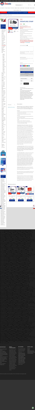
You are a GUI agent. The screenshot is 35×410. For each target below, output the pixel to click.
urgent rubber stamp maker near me (17, 308)
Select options (12, 200)
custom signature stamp (14, 245)
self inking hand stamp (3, 287)
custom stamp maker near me (25, 317)
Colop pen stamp (10, 324)
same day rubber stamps (25, 320)
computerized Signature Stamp (24, 92)
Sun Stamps (3, 134)
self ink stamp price (17, 242)
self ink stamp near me (15, 309)
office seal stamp (2, 245)
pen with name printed (9, 330)
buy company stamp (7, 282)
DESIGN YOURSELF (16, 10)
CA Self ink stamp (2, 333)
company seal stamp (30, 232)
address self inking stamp (25, 284)
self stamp (28, 237)
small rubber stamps (8, 250)
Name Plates (3, 90)
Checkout (29, 0)
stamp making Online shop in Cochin (4, 257)
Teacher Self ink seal (14, 334)
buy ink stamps (2, 282)
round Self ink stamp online (18, 254)
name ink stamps (16, 321)
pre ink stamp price (13, 250)
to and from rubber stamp (10, 299)
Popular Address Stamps (3, 108)
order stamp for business (26, 282)
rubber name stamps (24, 313)
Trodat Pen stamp (22, 324)
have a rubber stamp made (20, 300)
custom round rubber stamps (27, 270)
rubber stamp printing (28, 242)
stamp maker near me (2, 308)
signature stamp (22, 98)
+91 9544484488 (27, 42)
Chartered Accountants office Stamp (23, 338)
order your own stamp (26, 303)
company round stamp (11, 242)
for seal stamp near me (11, 317)
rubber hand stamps (8, 279)
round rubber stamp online (3, 254)
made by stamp (14, 275)
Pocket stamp (2, 204)
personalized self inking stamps (3, 242)
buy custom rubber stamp (17, 287)
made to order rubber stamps (18, 304)
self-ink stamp (29, 97)
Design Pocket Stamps (4, 64)
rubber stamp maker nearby (10, 266)
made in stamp (12, 283)
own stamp (9, 278)
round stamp (15, 232)
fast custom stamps (25, 304)
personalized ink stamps (24, 250)
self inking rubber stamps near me (4, 317)
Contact (28, 349)
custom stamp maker (2, 237)
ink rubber (24, 236)
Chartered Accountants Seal (3, 337)
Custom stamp (25, 88)
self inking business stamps (3, 291)
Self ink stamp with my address (27, 329)
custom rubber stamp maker (3, 274)
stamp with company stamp (19, 303)
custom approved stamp (18, 283)
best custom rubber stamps (3, 299)
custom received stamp (17, 291)
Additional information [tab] (11, 107)
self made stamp (2, 288)
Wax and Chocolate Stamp (3, 145)
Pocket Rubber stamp (10, 325)
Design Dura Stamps (4, 57)
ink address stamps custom (11, 304)
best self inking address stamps (17, 299)
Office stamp (2, 196)
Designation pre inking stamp (18, 341)
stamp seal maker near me (9, 309)
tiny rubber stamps (24, 283)
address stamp (29, 90)
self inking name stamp (3, 320)
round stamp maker (14, 236)
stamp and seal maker (27, 262)
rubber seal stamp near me (11, 313)
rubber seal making (29, 253)
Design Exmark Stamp (4, 60)
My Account (26, 0)
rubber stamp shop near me (9, 308)
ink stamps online (20, 245)
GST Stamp (30, 93)
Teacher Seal (21, 333)
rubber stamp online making (9, 275)
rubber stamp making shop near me (11, 312)
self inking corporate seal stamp (16, 295)
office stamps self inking (29, 295)
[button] (17, 25)
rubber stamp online (7, 232)
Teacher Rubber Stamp (26, 333)
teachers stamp (22, 99)
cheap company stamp (8, 300)
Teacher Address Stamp (20, 334)
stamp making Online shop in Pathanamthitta (5, 262)
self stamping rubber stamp (31, 288)
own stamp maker (2, 283)
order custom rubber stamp (17, 288)
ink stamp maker (19, 241)
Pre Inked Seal (25, 96)
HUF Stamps (3, 84)
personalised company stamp (3, 304)
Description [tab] (9, 104)
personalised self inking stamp (26, 271)
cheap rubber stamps (2, 246)
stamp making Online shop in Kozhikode (24, 257)
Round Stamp (3, 118)
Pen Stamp (3, 98)
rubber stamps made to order (15, 278)
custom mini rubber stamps (26, 296)
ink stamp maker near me (3, 316)
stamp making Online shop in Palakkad (24, 261)
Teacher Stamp (11, 333)
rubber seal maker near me (18, 313)
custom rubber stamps (21, 233)
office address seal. (26, 94)
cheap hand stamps (32, 303)
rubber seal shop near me (23, 316)
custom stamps (24, 232)
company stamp (2, 232)
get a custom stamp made (20, 282)
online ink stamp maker (8, 270)
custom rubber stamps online (20, 262)
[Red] (25, 65)
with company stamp (19, 296)
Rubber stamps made (31, 278)
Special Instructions (26, 58)
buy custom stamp (20, 267)
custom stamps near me (18, 312)
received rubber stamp (23, 253)
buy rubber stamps (30, 250)
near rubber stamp (8, 246)
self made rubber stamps (24, 288)
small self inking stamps (17, 266)
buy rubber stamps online (28, 233)
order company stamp (14, 279)
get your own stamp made (13, 284)
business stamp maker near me (10, 320)
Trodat (4, 71)
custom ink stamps (24, 241)
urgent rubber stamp (13, 241)
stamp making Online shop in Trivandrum (14, 257)
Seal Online (28, 96)
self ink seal (1, 241)
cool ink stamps (26, 278)
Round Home (3, 117)
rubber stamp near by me (18, 317)
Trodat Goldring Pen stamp (16, 324)
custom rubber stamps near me (3, 313)
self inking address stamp (14, 237)
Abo (28, 348)
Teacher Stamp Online (16, 333)
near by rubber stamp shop (21, 246)
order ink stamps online (13, 282)
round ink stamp (25, 267)
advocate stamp (22, 91)
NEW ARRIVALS (3, 91)
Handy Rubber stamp (27, 325)
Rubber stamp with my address (19, 329)
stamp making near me (2, 309)
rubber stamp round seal (22, 249)
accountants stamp (24, 90)
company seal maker (8, 237)
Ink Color (26, 63)
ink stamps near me (30, 313)
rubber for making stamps (3, 266)
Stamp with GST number (6, 329)
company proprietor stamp (25, 254)
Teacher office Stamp (26, 334)
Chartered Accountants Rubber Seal (21, 337)
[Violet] (20, 65)
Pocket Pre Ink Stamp (21, 325)
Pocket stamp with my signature (21, 330)
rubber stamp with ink (8, 267)
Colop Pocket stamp (14, 326)
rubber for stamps (2, 275)
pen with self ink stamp (2, 330)
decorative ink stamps (12, 303)
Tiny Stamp (6, 325)
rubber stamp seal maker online (16, 274)
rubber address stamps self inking (12, 296)
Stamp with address (12, 329)
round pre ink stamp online (11, 254)
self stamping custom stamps (10, 291)
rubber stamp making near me (25, 308)
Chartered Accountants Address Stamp (13, 338)
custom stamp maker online (10, 253)
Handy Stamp (1, 325)
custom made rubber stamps (29, 249)
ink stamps (12, 232)
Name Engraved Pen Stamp (3, 88)
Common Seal (3, 42)
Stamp (3, 221)
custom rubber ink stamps (3, 292)
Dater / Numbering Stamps (3, 49)
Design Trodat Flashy (4, 69)
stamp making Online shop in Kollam (4, 261)
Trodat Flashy (4, 139)
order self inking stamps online (18, 271)
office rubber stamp (19, 236)
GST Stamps (3, 83)
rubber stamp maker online (15, 233)
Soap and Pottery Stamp (3, 129)
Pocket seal (18, 326)
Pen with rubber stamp (23, 326)
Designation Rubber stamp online (26, 341)
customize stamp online (20, 275)
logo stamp (21, 94)
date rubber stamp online (30, 274)
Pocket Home (3, 103)
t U (29, 348)
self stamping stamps (23, 274)
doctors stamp (24, 93)
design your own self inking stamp (28, 300)
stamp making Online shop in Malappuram (14, 261)
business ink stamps (21, 278)
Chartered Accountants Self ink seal (4, 338)
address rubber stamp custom (25, 299)
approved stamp (20, 232)
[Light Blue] (22, 65)
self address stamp (2, 250)
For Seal (4, 190)
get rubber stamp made (11, 271)
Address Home (3, 29)
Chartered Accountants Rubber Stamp (12, 337)
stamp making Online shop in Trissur (23, 258)
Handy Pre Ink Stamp (8, 326)
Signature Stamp (29, 88)
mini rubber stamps (21, 270)
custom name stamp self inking (22, 321)
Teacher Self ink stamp (8, 334)
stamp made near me (9, 316)
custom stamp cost (14, 300)
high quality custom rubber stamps (9, 288)
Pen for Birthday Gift (31, 326)
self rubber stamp (23, 266)
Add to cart (26, 83)
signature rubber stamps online (10, 287)
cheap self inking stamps (16, 249)
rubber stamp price (2, 236)
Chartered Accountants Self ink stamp (30, 337)
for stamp (27, 93)
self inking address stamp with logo (22, 237)
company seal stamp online (26, 245)
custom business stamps (31, 254)
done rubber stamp (8, 283)
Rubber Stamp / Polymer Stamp (3, 121)
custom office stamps (2, 279)
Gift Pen (27, 326)
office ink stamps (23, 291)
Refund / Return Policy (30, 350)
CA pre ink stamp (7, 333)
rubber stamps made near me (18, 320)
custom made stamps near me (30, 321)
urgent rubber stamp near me (30, 309)
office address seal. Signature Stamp (3, 194)
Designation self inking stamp (10, 341)
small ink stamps (28, 266)
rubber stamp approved (14, 246)
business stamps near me (10, 321)
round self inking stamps (29, 236)
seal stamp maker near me (3, 312)
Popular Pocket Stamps (3, 111)
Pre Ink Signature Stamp (28, 95)
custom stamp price (2, 300)
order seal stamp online (15, 270)
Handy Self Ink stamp (2, 326)
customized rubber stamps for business (4, 303)
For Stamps (3, 82)
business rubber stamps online (3, 296)
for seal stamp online (14, 262)
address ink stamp (10, 274)
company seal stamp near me (16, 316)
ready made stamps (26, 275)
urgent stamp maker (19, 250)
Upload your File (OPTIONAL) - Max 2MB (26, 69)
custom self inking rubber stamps (4, 271)
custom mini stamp (9, 295)
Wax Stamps (3, 147)
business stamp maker (14, 267)
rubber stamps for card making (30, 241)
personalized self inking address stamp (4, 284)
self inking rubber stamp (3, 233)
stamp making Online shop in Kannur (14, 258)
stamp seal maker (9, 233)
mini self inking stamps (25, 279)
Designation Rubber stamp (3, 249)
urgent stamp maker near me (22, 309)
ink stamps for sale (23, 295)
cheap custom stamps (9, 292)
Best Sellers (3, 37)
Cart (32, 0)
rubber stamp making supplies (16, 292)
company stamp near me (25, 312)
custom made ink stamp (24, 287)
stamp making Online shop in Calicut (4, 258)
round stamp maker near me (30, 316)
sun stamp (31, 98)
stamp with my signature (29, 330)
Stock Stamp (3, 131)
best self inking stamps (2, 267)
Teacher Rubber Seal (2, 334)
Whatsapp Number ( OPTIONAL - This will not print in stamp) (26, 52)
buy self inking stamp (30, 287)
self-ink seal (25, 97)
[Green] (27, 65)
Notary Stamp (3, 92)
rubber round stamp (2, 270)
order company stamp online (3, 278)
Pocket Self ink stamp (16, 325)
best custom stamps (32, 296)
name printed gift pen (15, 330)
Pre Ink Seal (30, 94)
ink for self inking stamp (8, 245)
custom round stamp (9, 249)
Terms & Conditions (30, 353)
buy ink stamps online (19, 284)
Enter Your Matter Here (23, 45)
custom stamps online (8, 236)
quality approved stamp (17, 253)
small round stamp (20, 279)
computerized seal (27, 91)
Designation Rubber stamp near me (4, 342)
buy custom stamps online (3, 295)
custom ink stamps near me (3, 321)
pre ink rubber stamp (22, 242)
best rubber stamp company (29, 291)
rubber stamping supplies (3, 253)
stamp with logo (27, 98)
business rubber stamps (27, 246)
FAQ (20, 10)
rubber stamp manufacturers (7, 241)
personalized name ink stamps (3, 324)
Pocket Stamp (3, 106)
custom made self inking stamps (24, 292)
